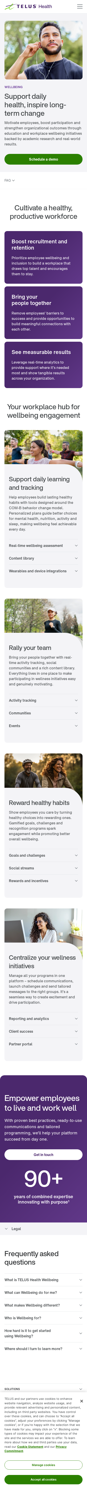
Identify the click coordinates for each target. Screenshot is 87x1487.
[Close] (82, 1401)
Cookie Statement (30, 1446)
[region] (43, 1439)
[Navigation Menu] (80, 6)
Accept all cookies (43, 1479)
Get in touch (43, 1154)
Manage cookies (43, 1465)
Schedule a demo (43, 159)
